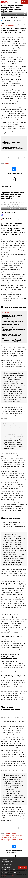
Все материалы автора (7, 25)
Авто (13, 835)
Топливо (14, 837)
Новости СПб (5, 841)
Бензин (12, 841)
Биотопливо (19, 835)
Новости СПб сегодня (10, 833)
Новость (7, 163)
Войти (24, 2)
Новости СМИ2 (6, 186)
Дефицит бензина (6, 839)
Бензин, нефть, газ (17, 839)
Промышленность (6, 837)
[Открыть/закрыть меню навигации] (15, 2)
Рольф (15, 407)
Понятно (22, 867)
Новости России (6, 835)
